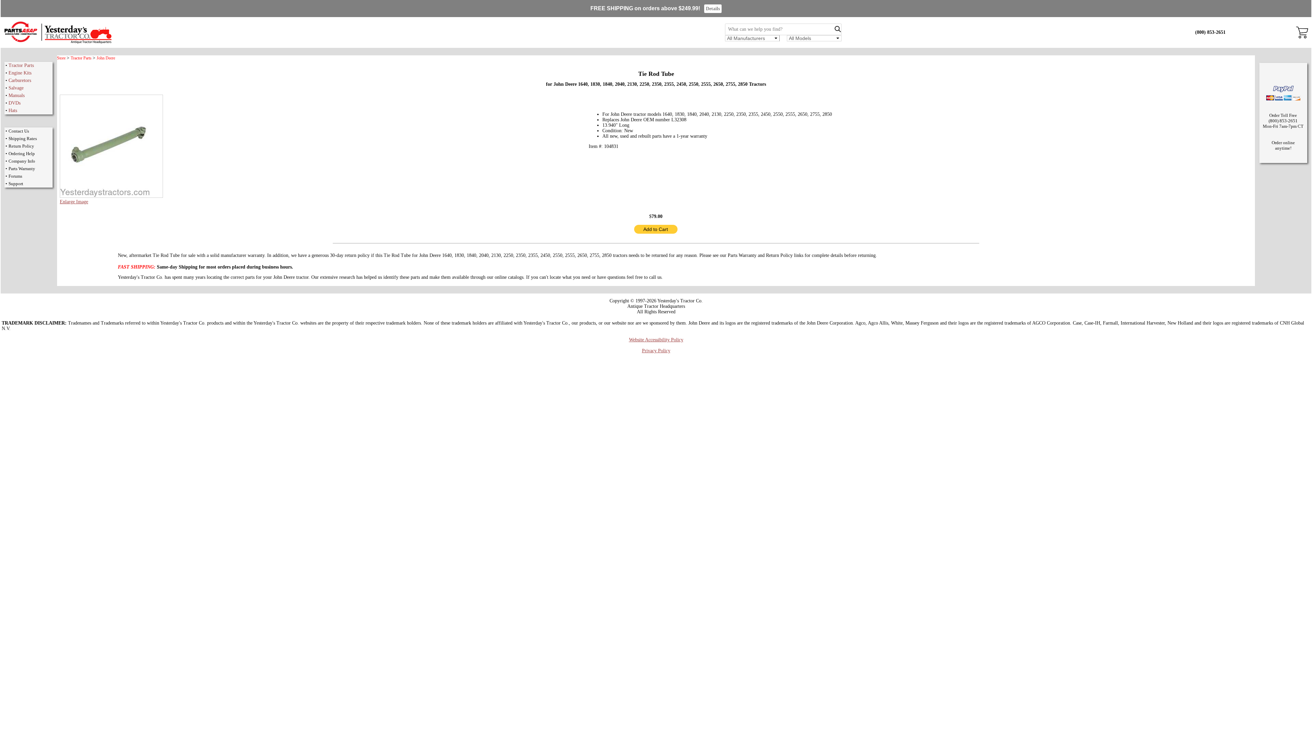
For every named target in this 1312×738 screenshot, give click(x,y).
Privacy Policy (656, 350)
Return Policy (21, 146)
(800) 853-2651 (1210, 32)
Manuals (17, 95)
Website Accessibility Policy (656, 339)
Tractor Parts (21, 65)
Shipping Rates (23, 138)
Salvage (16, 88)
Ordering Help (22, 153)
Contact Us (19, 131)
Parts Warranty (22, 168)
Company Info (22, 161)
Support (16, 183)
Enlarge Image (74, 201)
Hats (13, 110)
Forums (15, 176)
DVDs (14, 103)
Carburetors (20, 80)
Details (713, 8)
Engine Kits (20, 73)
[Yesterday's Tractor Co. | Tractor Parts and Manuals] (57, 42)
